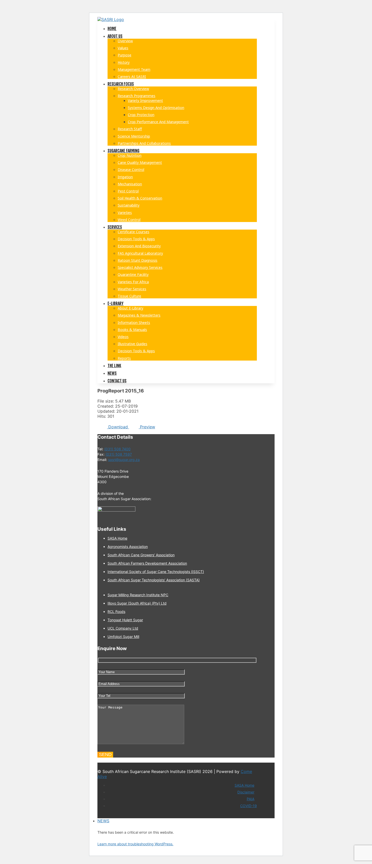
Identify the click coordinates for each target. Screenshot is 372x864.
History (124, 62)
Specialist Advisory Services (140, 267)
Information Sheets (134, 322)
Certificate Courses (133, 231)
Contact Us (117, 380)
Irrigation (125, 176)
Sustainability (128, 205)
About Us (115, 36)
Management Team (134, 69)
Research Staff (130, 128)
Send (105, 754)
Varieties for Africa (133, 281)
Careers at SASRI (132, 76)
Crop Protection (141, 114)
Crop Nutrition (129, 155)
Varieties (125, 212)
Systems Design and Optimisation (156, 107)
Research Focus (121, 83)
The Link (114, 365)
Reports (124, 358)
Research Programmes (136, 95)
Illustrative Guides (132, 343)
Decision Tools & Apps (136, 238)
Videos (123, 336)
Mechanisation (130, 184)
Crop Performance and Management (158, 121)
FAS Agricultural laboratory (140, 253)
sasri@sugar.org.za (124, 459)
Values (123, 48)
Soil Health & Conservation (140, 198)
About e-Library (130, 308)
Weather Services (132, 288)
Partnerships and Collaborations (144, 143)
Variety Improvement (145, 100)
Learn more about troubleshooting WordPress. (135, 844)
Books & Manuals (132, 329)
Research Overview (133, 88)
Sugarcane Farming (123, 150)
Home (112, 28)
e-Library (115, 303)
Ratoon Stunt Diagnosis (137, 260)
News (112, 373)
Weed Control (129, 219)
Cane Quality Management (140, 162)
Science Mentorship (134, 136)
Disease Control (131, 169)
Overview (125, 40)
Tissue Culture (129, 296)
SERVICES (115, 227)
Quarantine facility (133, 274)
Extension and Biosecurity (139, 245)
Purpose (124, 55)
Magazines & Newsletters (139, 315)
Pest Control (128, 191)
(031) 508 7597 (119, 454)
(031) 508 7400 (117, 449)
